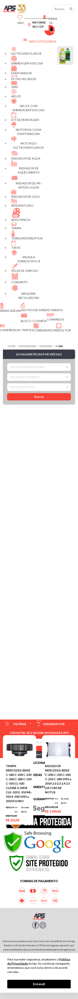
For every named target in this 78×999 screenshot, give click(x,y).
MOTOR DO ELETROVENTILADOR (29, 145)
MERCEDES (46, 346)
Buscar (39, 397)
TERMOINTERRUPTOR (27, 238)
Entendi (39, 984)
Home (12, 346)
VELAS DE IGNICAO (24, 270)
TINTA (15, 247)
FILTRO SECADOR (23, 79)
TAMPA (16, 228)
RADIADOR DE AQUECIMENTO (29, 170)
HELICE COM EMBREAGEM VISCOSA (29, 108)
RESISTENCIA (20, 219)
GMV (14, 87)
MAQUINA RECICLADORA (28, 295)
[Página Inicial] (12, 9)
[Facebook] (35, 927)
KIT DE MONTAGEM (25, 120)
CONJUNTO (19, 282)
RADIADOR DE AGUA (25, 158)
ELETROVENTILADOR (26, 53)
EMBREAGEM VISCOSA (27, 63)
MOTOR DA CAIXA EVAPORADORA (28, 132)
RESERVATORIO (22, 205)
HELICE (16, 96)
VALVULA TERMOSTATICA (28, 259)
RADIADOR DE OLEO (25, 196)
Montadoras (27, 346)
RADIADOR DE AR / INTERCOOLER (29, 185)
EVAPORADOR (21, 73)
